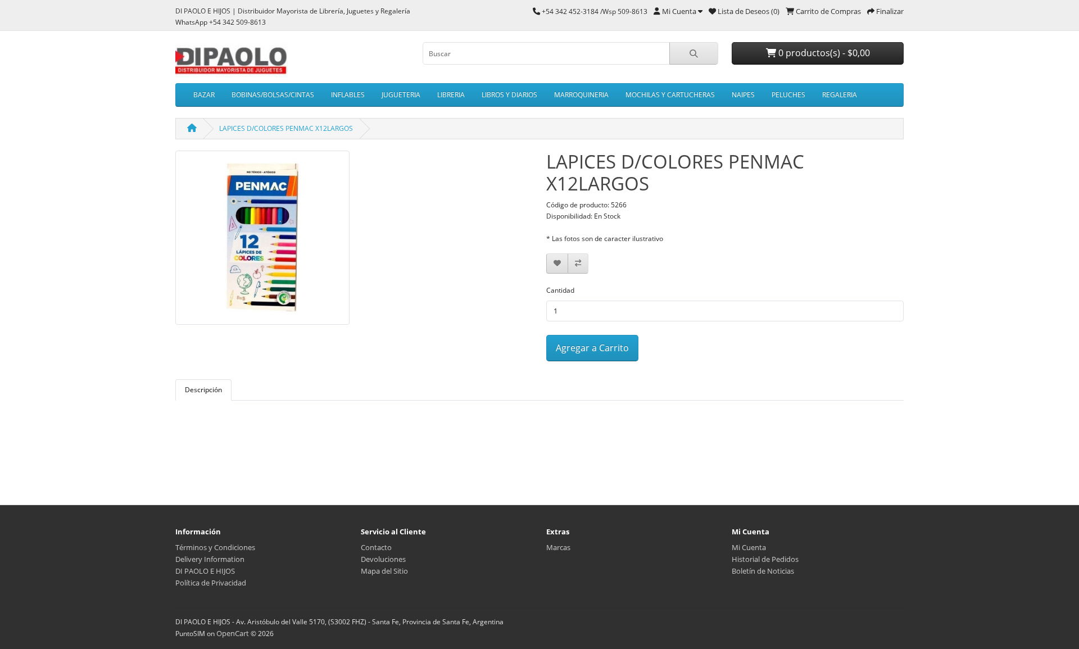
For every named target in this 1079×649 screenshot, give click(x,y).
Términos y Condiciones (215, 547)
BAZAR (204, 94)
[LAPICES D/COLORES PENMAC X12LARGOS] (262, 241)
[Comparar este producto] (578, 263)
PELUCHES (788, 94)
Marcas (558, 547)
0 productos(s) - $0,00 (823, 53)
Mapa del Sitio (384, 571)
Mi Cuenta (749, 547)
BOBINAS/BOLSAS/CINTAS (273, 94)
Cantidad (560, 290)
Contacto (376, 547)
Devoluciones (383, 559)
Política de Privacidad (210, 583)
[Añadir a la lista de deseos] (557, 263)
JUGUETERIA (401, 94)
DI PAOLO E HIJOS (205, 571)
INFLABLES (348, 94)
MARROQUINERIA (581, 94)
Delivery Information (209, 559)
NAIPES (743, 94)
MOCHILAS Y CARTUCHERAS (670, 94)
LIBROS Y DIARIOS (509, 94)
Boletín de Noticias (763, 571)
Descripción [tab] (203, 389)
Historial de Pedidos (765, 559)
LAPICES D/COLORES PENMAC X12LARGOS (286, 128)
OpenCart (232, 633)
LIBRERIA (451, 94)
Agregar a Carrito (592, 348)
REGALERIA (839, 94)
